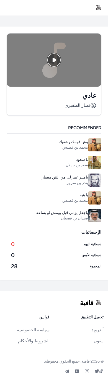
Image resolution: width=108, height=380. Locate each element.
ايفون (99, 340)
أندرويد (97, 329)
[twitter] (97, 371)
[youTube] (77, 371)
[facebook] (101, 371)
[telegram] (67, 371)
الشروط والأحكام (34, 340)
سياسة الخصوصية (33, 329)
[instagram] (87, 371)
